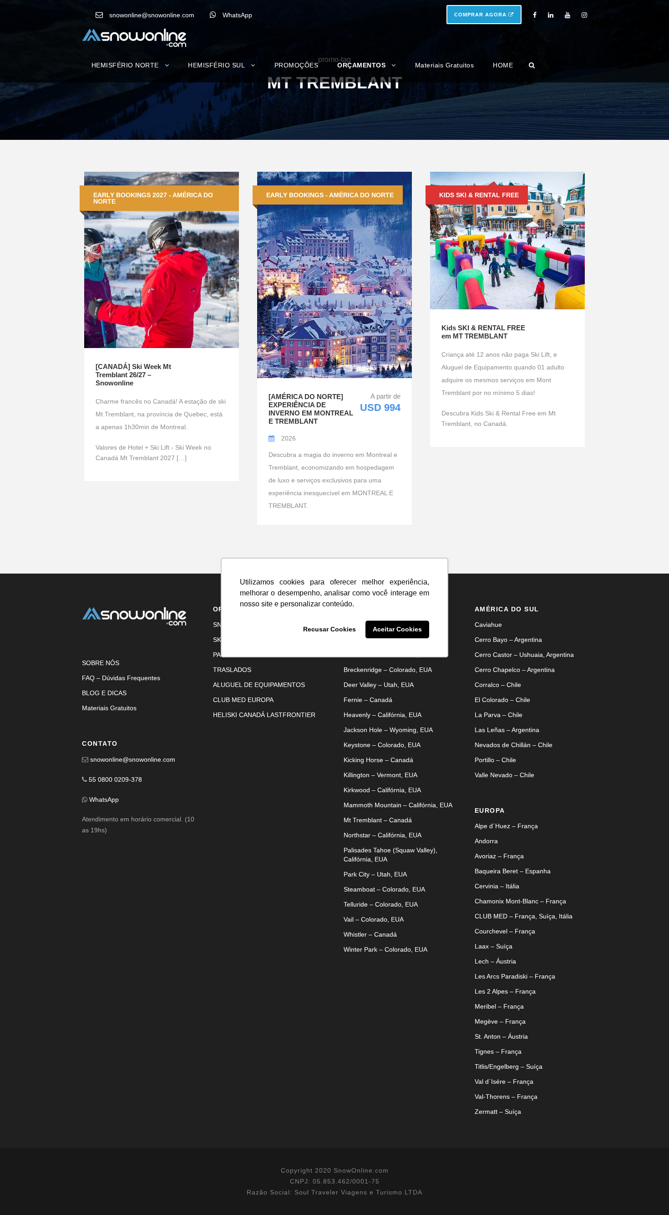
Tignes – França (498, 1134)
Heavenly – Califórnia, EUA (382, 797)
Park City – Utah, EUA (375, 956)
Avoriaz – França (499, 938)
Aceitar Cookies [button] (397, 629)
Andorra (486, 923)
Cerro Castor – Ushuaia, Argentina (524, 737)
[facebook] (535, 15)
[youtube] (567, 15)
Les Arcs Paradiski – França (515, 1058)
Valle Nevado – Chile (504, 857)
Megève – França (500, 1103)
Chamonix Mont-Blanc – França (520, 983)
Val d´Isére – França (504, 1164)
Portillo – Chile (495, 842)
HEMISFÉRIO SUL (216, 65)
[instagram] (584, 15)
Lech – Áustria (495, 1043)
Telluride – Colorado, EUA (381, 986)
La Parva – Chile (498, 797)
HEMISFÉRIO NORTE (125, 65)
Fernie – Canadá (368, 782)
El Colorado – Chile (502, 782)
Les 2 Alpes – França (505, 1073)
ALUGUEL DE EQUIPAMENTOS (259, 767)
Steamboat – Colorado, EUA (384, 971)
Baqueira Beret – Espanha (513, 953)
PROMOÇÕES (296, 65)
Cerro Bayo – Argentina (508, 722)
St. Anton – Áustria (501, 1119)
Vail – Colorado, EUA (374, 1001)
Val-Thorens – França (506, 1179)
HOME (503, 65)
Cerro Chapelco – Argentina (515, 752)
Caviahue (488, 707)
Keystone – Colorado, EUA (382, 827)
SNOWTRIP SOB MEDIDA (251, 707)
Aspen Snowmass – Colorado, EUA (394, 707)
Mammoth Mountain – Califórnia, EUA (398, 887)
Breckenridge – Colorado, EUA (388, 752)
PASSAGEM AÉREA (241, 737)
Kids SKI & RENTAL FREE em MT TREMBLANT (483, 414)
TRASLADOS (232, 752)
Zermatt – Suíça (498, 1194)
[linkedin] (550, 15)
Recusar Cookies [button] (329, 629)
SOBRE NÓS (100, 745)
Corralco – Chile (498, 767)
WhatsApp (237, 15)
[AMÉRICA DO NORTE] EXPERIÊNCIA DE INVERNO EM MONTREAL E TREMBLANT (311, 491)
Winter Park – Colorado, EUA (385, 1032)
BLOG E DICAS (104, 775)
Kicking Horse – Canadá (378, 842)
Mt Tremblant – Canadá (378, 902)
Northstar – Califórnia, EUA (382, 917)
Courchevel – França (505, 1013)
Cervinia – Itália (497, 968)
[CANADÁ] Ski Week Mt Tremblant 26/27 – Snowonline (133, 457)
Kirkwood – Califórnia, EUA (382, 872)
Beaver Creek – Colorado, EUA (388, 737)
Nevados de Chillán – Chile (513, 827)
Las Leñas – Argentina (507, 812)
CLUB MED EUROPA (243, 782)
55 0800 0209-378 (115, 862)
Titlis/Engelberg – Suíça (508, 1149)
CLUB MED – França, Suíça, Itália (524, 998)
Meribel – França (499, 1088)
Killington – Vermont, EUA (380, 857)
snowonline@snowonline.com (151, 15)
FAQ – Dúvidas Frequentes (121, 760)
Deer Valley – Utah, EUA (379, 767)
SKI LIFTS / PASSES (242, 722)
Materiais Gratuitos (444, 65)
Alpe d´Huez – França (506, 908)
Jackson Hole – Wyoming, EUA (388, 812)
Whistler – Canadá (370, 1016)
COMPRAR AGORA (481, 14)
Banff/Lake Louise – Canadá (385, 722)
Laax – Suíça (493, 1028)
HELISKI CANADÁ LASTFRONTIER (264, 797)
